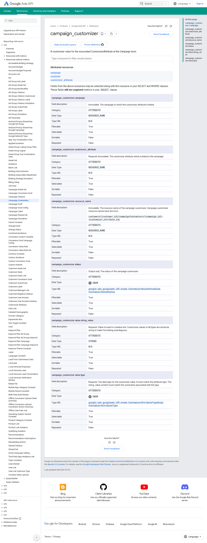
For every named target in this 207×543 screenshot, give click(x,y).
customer (55, 76)
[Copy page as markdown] (111, 33)
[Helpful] (166, 26)
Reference (22, 11)
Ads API (27, 4)
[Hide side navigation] (36, 538)
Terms (47, 536)
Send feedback (161, 34)
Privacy (56, 536)
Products (64, 26)
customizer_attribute (61, 80)
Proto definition (92, 44)
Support (79, 11)
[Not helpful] (171, 26)
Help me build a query (65, 44)
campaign (55, 72)
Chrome (96, 524)
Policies (65, 11)
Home (53, 26)
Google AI (152, 524)
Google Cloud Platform (131, 524)
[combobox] (154, 3)
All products (168, 524)
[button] (20, 45)
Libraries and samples (44, 11)
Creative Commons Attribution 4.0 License (126, 461)
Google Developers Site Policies (97, 464)
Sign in (200, 3)
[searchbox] (20, 20)
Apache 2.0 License (56, 464)
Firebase (110, 524)
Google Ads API (78, 26)
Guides (7, 11)
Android (82, 524)
